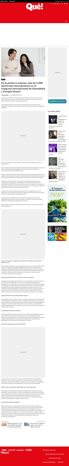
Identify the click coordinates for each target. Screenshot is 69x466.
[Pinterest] (22, 430)
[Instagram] (53, 4)
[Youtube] (64, 4)
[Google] (67, 4)
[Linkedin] (34, 430)
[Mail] (55, 4)
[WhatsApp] (26, 430)
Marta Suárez (5, 91)
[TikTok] (60, 4)
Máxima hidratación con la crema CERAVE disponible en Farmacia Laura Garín (14, 421)
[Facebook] (50, 4)
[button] (66, 17)
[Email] (38, 430)
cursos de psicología (18, 263)
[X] (62, 4)
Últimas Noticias (4, 1)
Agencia (3, 75)
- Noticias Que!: (12, 1)
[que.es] (34, 7)
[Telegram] (57, 4)
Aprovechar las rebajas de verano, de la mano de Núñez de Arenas (37, 421)
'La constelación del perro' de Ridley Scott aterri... (54, 1)
